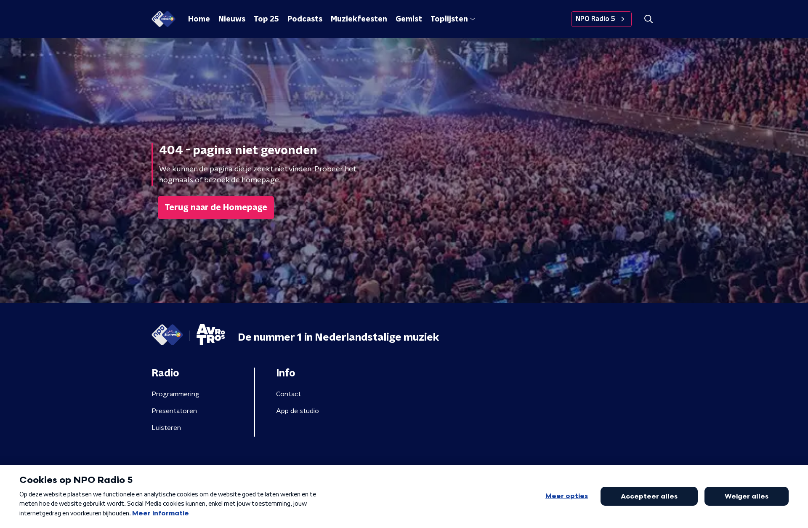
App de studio (297, 411)
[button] (648, 19)
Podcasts (304, 19)
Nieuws (231, 19)
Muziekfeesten (359, 19)
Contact (288, 394)
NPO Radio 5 (595, 19)
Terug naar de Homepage (216, 207)
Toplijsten (449, 19)
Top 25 (266, 19)
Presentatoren (174, 411)
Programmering (175, 394)
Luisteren (166, 427)
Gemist (409, 19)
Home (199, 19)
